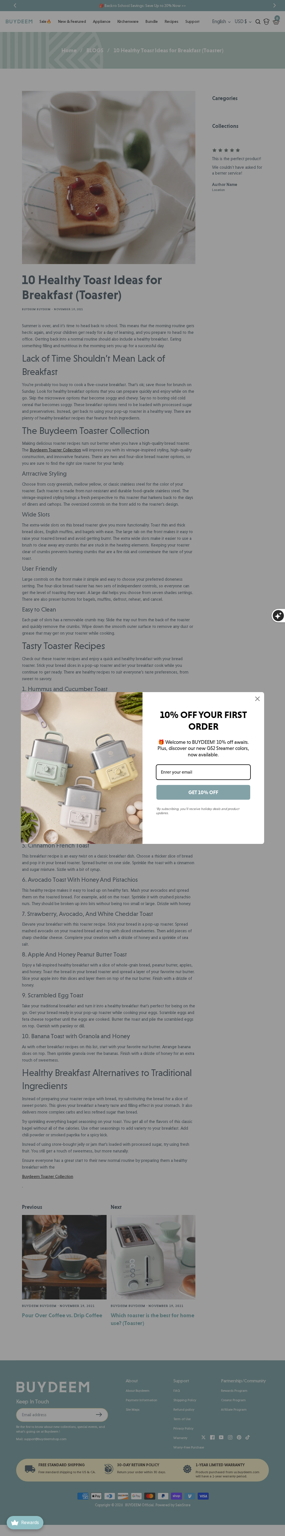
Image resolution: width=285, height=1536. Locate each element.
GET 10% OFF (203, 792)
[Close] (257, 698)
